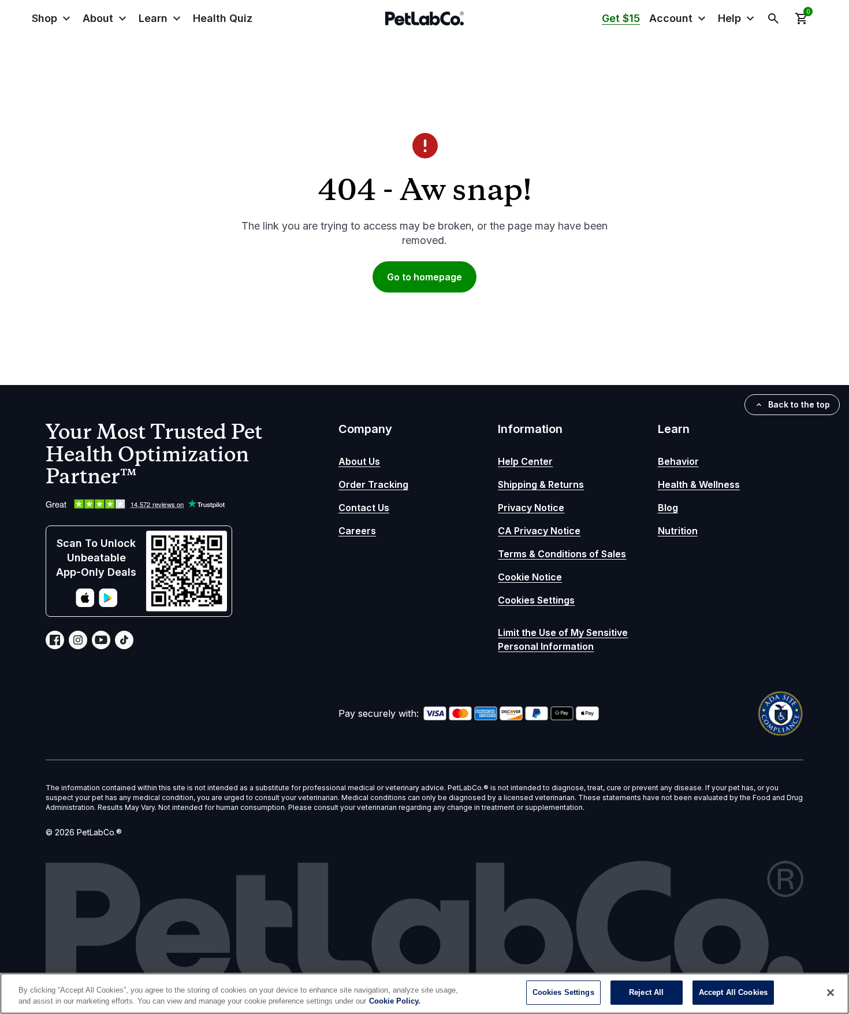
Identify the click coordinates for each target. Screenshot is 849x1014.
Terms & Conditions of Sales (562, 554)
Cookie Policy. (394, 1001)
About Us (359, 461)
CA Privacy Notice (539, 530)
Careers (357, 530)
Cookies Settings (536, 600)
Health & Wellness (699, 484)
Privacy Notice (531, 507)
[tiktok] (124, 640)
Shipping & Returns (541, 484)
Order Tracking (373, 484)
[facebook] (55, 640)
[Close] (830, 992)
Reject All (646, 992)
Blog (668, 507)
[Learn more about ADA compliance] (780, 713)
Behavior (678, 461)
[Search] (773, 18)
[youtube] (101, 640)
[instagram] (78, 640)
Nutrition (678, 530)
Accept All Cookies (733, 992)
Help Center (525, 461)
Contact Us (363, 507)
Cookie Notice (530, 577)
